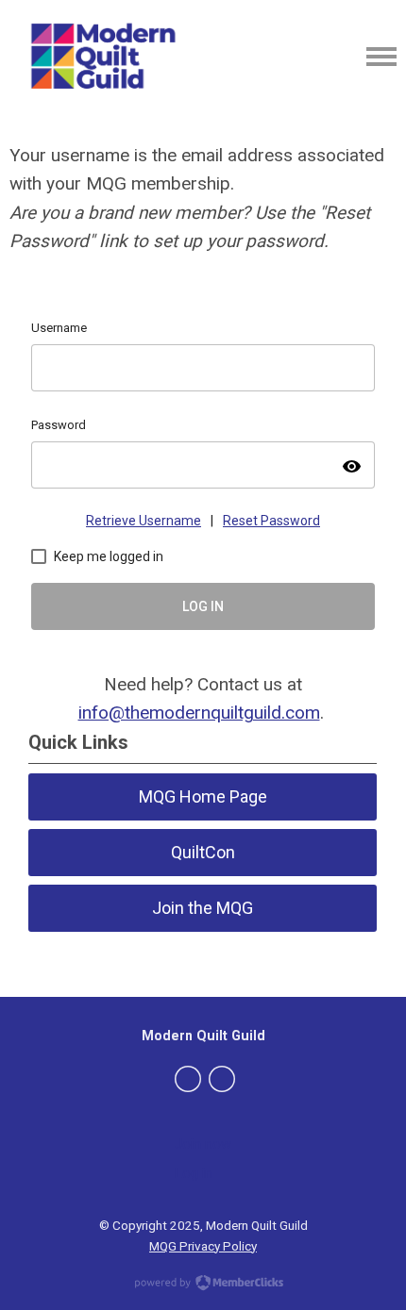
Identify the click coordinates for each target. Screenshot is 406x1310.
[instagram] (222, 1079)
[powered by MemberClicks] (203, 1284)
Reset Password (271, 520)
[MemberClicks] (105, 56)
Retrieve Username (143, 520)
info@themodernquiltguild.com (199, 712)
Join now (203, 1144)
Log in (193, 1173)
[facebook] (188, 1079)
